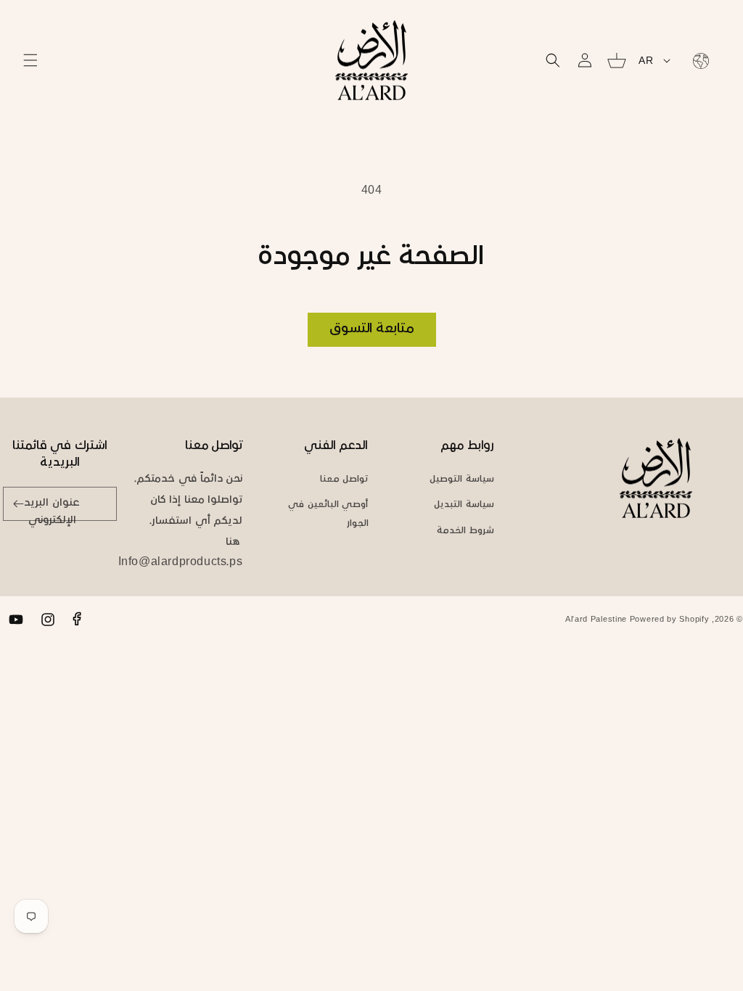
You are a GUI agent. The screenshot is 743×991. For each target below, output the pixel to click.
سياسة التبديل (464, 505)
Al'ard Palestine (596, 620)
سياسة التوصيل (462, 479)
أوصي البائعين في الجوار (328, 514)
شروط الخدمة (465, 531)
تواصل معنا (344, 479)
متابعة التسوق (371, 329)
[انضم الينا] (19, 504)
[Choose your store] (698, 60)
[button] (30, 60)
